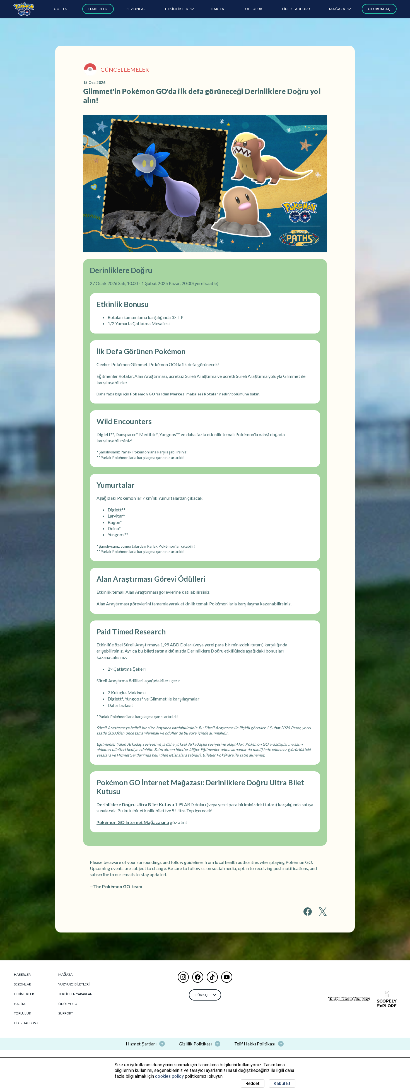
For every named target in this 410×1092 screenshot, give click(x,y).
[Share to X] (323, 911)
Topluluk (253, 9)
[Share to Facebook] (307, 911)
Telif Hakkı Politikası (254, 1043)
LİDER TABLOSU (296, 9)
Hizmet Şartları (141, 1043)
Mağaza (337, 9)
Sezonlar (136, 9)
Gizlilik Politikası (195, 1043)
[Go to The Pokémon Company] (349, 999)
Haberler (98, 9)
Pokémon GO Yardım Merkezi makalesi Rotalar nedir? (180, 394)
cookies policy (169, 1076)
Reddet (252, 1083)
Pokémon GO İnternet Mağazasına (133, 822)
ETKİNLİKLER (177, 9)
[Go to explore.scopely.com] (387, 999)
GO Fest (61, 9)
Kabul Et (282, 1083)
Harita (217, 9)
